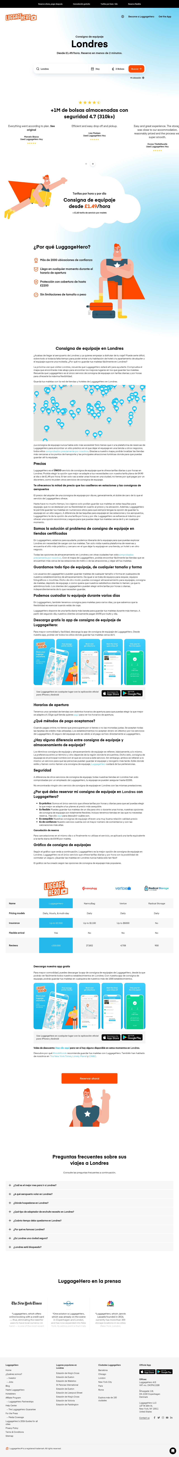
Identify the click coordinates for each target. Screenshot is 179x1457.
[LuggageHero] (21, 19)
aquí (76, 714)
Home (8, 1370)
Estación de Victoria (65, 1400)
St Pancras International (67, 1384)
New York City (105, 1381)
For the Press (12, 1413)
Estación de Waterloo (66, 1380)
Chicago (102, 1374)
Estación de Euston (65, 1377)
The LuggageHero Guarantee (22, 1409)
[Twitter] (158, 1417)
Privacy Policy (12, 1428)
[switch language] (122, 16)
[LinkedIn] (171, 1417)
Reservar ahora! (89, 1078)
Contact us (144, 1417)
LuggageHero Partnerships (21, 1401)
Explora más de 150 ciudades (107, 1399)
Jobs (11, 1381)
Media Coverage (16, 1417)
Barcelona (103, 1370)
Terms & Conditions (15, 1432)
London (101, 1378)
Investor (12, 1378)
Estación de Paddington (67, 1404)
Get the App (165, 16)
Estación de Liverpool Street (69, 1392)
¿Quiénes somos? (14, 1374)
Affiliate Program (13, 1397)
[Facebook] (154, 1417)
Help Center (11, 1405)
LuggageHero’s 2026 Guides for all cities (22, 1422)
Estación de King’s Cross (67, 1373)
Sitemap (9, 1435)
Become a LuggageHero (141, 16)
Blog (8, 1385)
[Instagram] (163, 1417)
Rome (101, 1389)
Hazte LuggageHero (15, 1389)
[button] (172, 1450)
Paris (100, 1385)
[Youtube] (167, 1417)
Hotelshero (11, 1393)
